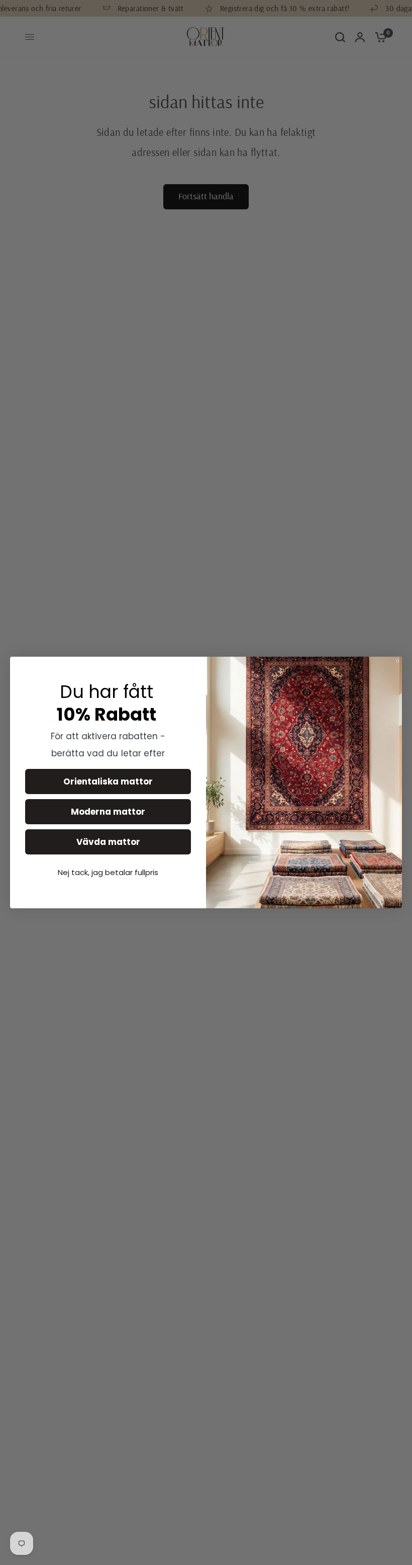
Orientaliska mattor (108, 781)
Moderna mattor (108, 812)
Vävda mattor (108, 842)
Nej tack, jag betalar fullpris (108, 872)
